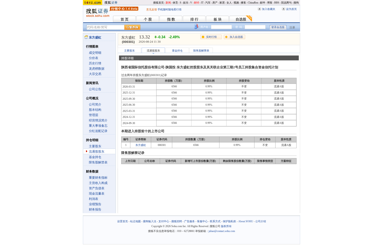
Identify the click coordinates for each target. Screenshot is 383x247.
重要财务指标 (98, 177)
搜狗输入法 (149, 221)
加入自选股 (236, 36)
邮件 (262, 2)
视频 (236, 2)
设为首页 (291, 9)
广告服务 (189, 221)
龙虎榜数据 (96, 68)
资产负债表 (96, 188)
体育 (175, 2)
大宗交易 (95, 74)
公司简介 (95, 104)
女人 (229, 2)
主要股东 (95, 146)
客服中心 (202, 221)
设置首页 (122, 221)
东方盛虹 (140, 145)
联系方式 (215, 221)
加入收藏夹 (268, 9)
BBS (276, 2)
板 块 (218, 19)
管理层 (93, 115)
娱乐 (185, 2)
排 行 (194, 19)
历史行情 (95, 63)
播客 (243, 2)
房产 (215, 2)
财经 (196, 2)
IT (202, 2)
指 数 (171, 19)
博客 (269, 2)
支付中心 (163, 221)
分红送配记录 (98, 131)
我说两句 (286, 2)
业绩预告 (95, 204)
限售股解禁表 (98, 162)
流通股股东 (96, 151)
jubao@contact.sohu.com (222, 231)
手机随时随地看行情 (170, 9)
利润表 (93, 199)
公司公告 (95, 89)
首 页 (125, 19)
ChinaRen (253, 2)
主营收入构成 (98, 183)
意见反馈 (151, 9)
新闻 (168, 2)
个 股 (148, 19)
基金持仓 (95, 157)
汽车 (208, 2)
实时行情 (211, 36)
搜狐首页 (158, 2)
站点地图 (135, 221)
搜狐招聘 (176, 221)
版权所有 (226, 226)
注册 (292, 27)
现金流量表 (96, 193)
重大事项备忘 (98, 125)
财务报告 (95, 209)
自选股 (241, 19)
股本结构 (95, 109)
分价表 (93, 58)
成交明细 (95, 52)
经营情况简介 (98, 120)
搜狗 (296, 2)
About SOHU (245, 221)
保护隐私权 (229, 221)
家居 (222, 2)
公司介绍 (260, 221)
